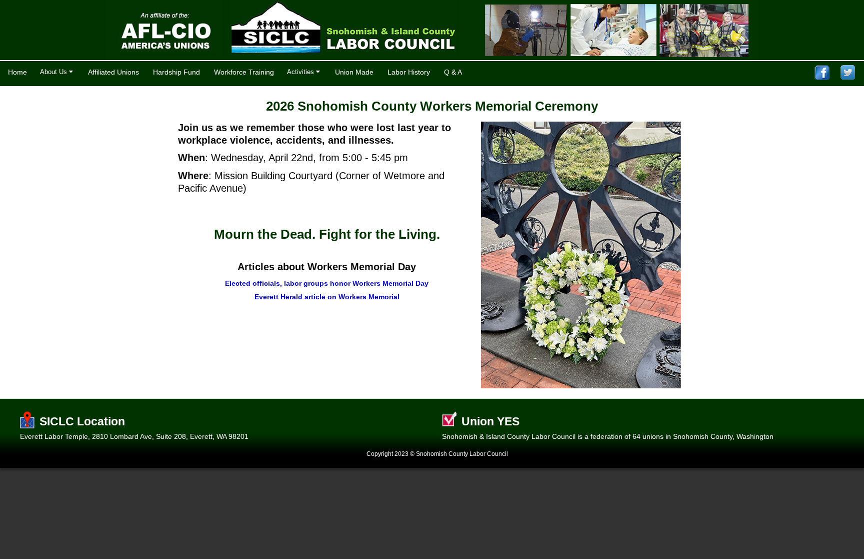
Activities (301, 72)
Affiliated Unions (113, 72)
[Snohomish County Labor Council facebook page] (822, 72)
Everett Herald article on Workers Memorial (327, 297)
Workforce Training (244, 72)
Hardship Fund (176, 72)
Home (17, 72)
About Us (54, 72)
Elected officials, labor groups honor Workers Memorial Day (326, 283)
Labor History (409, 72)
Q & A (453, 72)
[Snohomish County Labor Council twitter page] (848, 72)
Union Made (354, 72)
